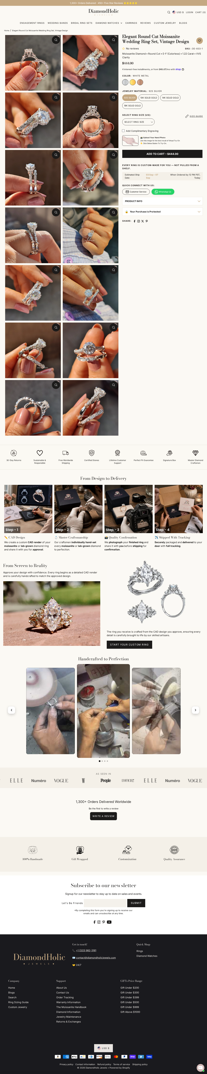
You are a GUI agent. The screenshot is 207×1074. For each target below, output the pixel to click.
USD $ (180, 12)
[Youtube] (109, 922)
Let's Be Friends (72, 903)
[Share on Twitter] (142, 221)
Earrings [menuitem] (131, 23)
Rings (139, 951)
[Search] (168, 12)
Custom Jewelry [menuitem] (165, 23)
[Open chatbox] (200, 1068)
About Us (61, 987)
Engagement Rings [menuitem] (32, 23)
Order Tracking (65, 997)
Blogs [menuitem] (183, 23)
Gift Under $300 (129, 992)
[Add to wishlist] (199, 40)
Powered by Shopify (119, 1067)
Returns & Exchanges (68, 1021)
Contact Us (62, 992)
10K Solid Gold (148, 97)
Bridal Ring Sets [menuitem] (81, 23)
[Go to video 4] (107, 761)
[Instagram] (99, 922)
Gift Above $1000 (130, 1011)
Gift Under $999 (129, 1007)
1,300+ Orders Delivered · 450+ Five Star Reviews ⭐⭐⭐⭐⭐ (103, 3)
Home (6, 30)
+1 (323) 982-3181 (86, 950)
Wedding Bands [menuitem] (58, 23)
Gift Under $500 (129, 1002)
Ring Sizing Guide (18, 1002)
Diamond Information (68, 1011)
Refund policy (104, 1064)
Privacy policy (66, 1064)
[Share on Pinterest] (146, 221)
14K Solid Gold (170, 97)
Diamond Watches (146, 955)
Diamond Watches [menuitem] (108, 23)
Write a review (103, 816)
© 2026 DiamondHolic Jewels (92, 1067)
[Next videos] (195, 710)
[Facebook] (94, 922)
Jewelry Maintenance (68, 1016)
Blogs (11, 992)
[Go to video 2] (102, 761)
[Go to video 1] (99, 761)
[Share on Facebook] (134, 221)
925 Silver (129, 97)
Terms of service (121, 1064)
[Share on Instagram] (138, 221)
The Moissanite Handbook (71, 1007)
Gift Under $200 (129, 987)
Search (12, 997)
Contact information (85, 1064)
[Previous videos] (11, 710)
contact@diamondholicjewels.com (96, 957)
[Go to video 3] (104, 761)
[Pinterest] (103, 922)
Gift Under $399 (129, 997)
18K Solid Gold (132, 105)
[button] (124, 48)
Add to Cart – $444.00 (162, 153)
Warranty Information (68, 1002)
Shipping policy (139, 1064)
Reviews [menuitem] (145, 23)
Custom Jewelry (17, 1007)
